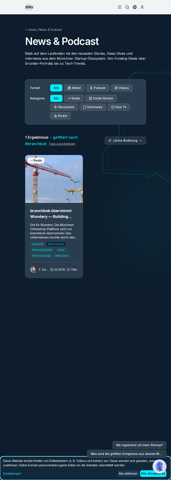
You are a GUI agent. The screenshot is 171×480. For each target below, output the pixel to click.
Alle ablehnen (128, 473)
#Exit (61, 249)
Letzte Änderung (125, 140)
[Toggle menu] (119, 7)
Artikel (76, 88)
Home (32, 29)
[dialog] (85, 468)
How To (120, 107)
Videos (124, 88)
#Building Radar (42, 249)
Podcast (100, 88)
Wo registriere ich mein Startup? (139, 445)
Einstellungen (12, 473)
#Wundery (61, 255)
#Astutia (37, 244)
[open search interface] (127, 7)
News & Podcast (50, 29)
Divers (62, 115)
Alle (56, 88)
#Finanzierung (41, 255)
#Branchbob (56, 244)
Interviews (94, 107)
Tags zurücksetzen (62, 144)
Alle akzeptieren (153, 473)
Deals (76, 98)
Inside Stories (103, 98)
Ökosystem (66, 107)
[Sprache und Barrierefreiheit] (134, 7)
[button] (159, 466)
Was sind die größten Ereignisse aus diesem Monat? (128, 453)
